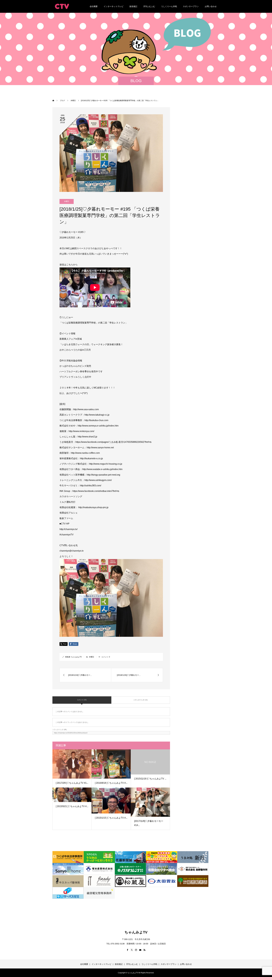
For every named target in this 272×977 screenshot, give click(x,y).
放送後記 (133, 6)
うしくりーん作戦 (169, 6)
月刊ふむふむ (149, 6)
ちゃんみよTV (76, 657)
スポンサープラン (191, 6)
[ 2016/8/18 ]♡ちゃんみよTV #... (111, 783)
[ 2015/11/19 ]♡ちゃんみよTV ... (150, 778)
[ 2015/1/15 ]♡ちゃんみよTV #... (111, 818)
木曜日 (66, 201)
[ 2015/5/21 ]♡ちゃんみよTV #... (72, 806)
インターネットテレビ (113, 6)
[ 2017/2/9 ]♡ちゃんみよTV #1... (72, 783)
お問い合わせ (211, 6)
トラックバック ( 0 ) (140, 700)
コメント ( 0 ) (82, 700)
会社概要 (94, 6)
